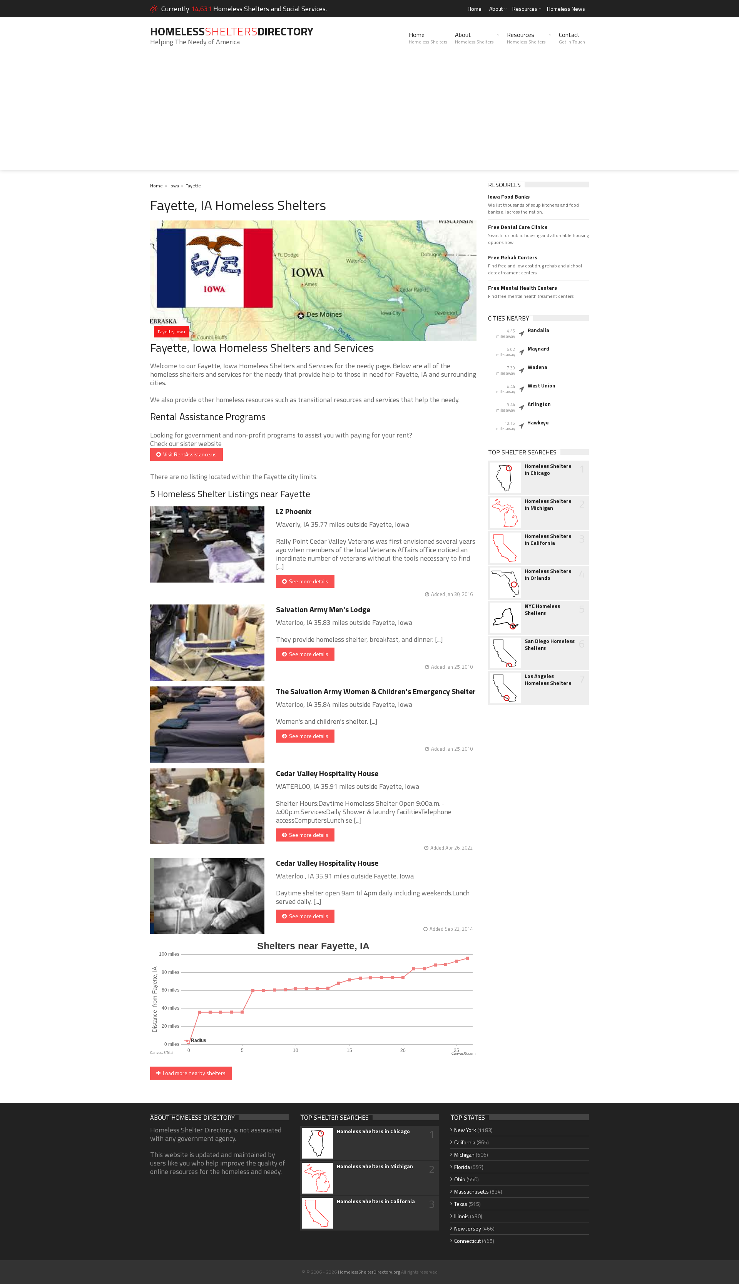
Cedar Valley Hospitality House (327, 773)
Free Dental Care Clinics (517, 227)
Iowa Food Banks (509, 196)
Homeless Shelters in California (548, 539)
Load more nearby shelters (193, 1073)
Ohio (459, 1179)
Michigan (464, 1154)
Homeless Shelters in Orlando (548, 574)
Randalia (538, 330)
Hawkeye (537, 422)
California (464, 1142)
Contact (572, 37)
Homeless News (566, 9)
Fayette (193, 185)
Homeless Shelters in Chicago (548, 469)
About (496, 9)
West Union (541, 385)
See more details (307, 581)
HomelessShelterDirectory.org (369, 1272)
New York (465, 1130)
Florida (462, 1167)
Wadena (537, 367)
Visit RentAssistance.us (189, 454)
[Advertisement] (369, 116)
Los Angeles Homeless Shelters (548, 679)
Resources (524, 9)
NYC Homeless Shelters (542, 609)
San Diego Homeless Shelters (550, 644)
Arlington (539, 404)
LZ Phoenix (293, 511)
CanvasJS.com (463, 1054)
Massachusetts (471, 1191)
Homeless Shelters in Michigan (548, 504)
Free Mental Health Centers (522, 287)
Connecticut (467, 1241)
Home (475, 9)
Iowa (174, 185)
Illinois (461, 1216)
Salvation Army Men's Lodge (323, 609)
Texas (460, 1204)
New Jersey (467, 1228)
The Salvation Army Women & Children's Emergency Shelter (376, 691)
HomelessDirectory (231, 31)
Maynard (538, 348)
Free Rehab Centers (512, 257)
